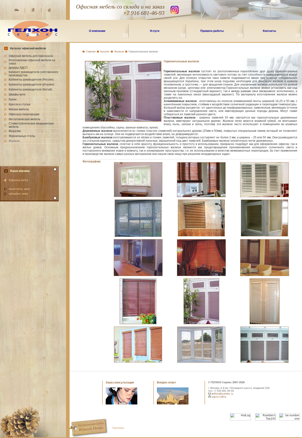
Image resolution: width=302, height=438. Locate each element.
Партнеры (118, 427)
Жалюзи (119, 51)
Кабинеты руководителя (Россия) (31, 79)
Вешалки (15, 131)
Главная (91, 51)
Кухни (13, 99)
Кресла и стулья (19, 104)
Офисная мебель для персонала (31, 56)
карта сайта (218, 396)
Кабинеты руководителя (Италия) (31, 84)
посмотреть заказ (19, 188)
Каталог (104, 51)
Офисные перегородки (24, 114)
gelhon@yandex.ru (222, 393)
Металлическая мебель (24, 119)
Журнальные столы (22, 136)
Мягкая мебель (19, 109)
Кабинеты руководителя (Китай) (30, 89)
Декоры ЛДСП (18, 67)
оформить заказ (18, 193)
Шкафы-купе (17, 94)
